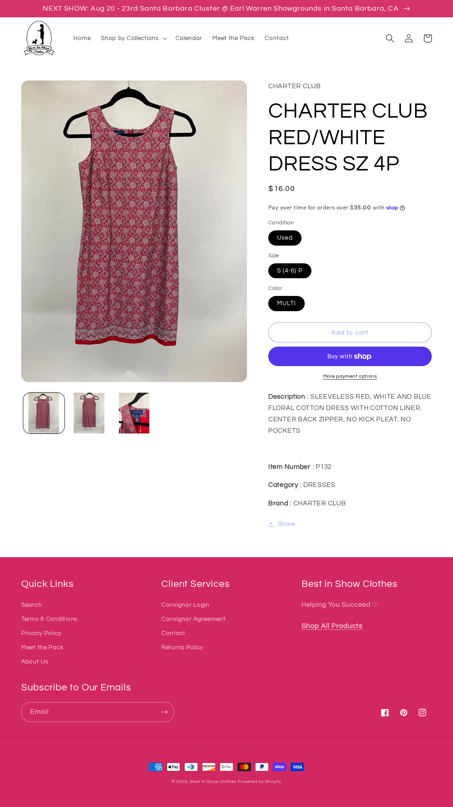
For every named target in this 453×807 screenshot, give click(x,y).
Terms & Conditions (49, 619)
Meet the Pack (42, 647)
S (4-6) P (290, 271)
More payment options (350, 376)
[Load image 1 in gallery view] (43, 413)
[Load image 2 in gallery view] (89, 413)
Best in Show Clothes (213, 781)
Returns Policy (182, 647)
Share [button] (286, 524)
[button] (133, 38)
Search (31, 605)
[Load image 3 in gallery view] (134, 413)
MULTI (286, 303)
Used (285, 238)
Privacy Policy (41, 633)
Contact (173, 633)
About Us (34, 662)
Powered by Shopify (259, 781)
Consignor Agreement (193, 619)
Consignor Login (185, 605)
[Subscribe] (164, 712)
